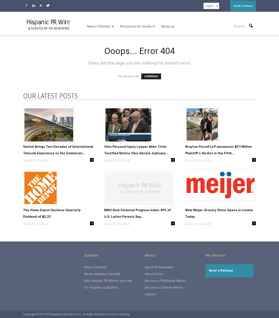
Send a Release (221, 270)
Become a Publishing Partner (165, 280)
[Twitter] (48, 5)
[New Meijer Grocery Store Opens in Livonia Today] (220, 185)
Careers (151, 294)
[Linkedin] (33, 5)
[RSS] (40, 5)
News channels (95, 267)
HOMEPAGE (151, 76)
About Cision (154, 274)
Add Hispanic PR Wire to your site (108, 280)
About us (167, 26)
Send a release (243, 5)
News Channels (98, 26)
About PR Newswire (159, 267)
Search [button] (239, 26)
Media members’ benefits (102, 274)
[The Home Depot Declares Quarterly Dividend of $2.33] (58, 187)
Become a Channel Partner (164, 287)
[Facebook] (26, 5)
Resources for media (135, 26)
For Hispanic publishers (101, 287)
